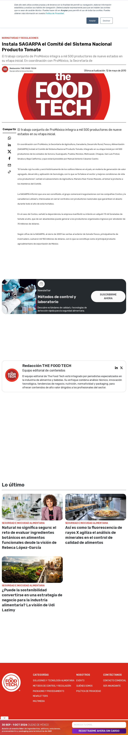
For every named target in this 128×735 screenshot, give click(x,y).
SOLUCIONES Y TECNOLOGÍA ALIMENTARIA (53, 680)
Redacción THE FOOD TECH (23, 68)
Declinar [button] (106, 20)
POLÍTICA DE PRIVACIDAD (88, 691)
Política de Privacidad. (54, 13)
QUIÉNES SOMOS (84, 686)
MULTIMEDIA (39, 701)
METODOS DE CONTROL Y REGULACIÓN (52, 686)
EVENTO (80, 680)
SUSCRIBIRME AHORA (108, 296)
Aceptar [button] (92, 20)
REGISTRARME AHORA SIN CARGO (99, 730)
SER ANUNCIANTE (112, 686)
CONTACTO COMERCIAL (114, 680)
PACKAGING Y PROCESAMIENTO (48, 691)
